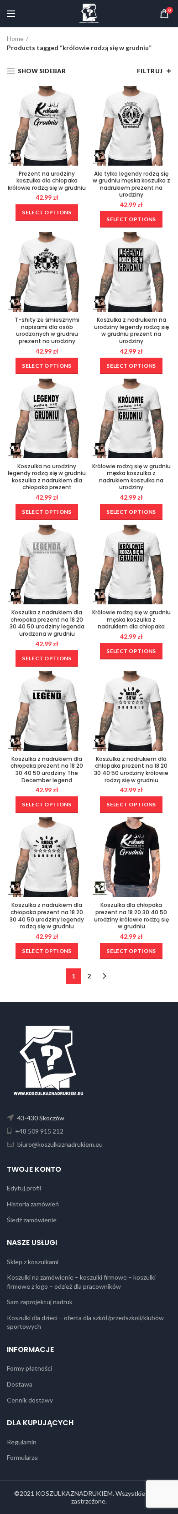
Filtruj (150, 71)
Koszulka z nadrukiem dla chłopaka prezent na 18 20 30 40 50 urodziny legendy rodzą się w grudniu (47, 915)
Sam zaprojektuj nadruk (40, 1302)
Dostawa (19, 1384)
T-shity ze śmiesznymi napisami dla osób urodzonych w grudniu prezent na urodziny (47, 330)
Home (15, 38)
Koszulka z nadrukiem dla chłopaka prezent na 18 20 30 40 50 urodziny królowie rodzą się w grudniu (131, 769)
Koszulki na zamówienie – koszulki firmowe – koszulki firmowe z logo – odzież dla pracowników (81, 1281)
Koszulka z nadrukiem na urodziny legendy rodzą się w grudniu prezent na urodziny (131, 330)
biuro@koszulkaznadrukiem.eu (59, 1144)
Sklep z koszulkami (32, 1262)
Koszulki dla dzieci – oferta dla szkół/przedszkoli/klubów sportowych (85, 1322)
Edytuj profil (24, 1188)
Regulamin (22, 1442)
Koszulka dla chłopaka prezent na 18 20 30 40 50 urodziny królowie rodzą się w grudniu (131, 915)
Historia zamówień (33, 1204)
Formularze (22, 1457)
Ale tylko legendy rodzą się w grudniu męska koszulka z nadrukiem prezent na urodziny (131, 184)
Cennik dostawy (30, 1400)
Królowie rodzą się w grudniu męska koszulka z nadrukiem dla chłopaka (131, 619)
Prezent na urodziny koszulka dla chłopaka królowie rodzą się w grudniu (47, 181)
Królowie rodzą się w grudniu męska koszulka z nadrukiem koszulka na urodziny (131, 477)
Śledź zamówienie (32, 1220)
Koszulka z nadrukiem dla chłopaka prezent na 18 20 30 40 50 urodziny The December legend (46, 769)
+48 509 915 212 (38, 1131)
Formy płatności (29, 1368)
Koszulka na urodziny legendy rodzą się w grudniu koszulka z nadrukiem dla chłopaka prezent (47, 477)
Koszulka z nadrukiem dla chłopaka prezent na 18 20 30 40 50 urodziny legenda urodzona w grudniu (47, 623)
